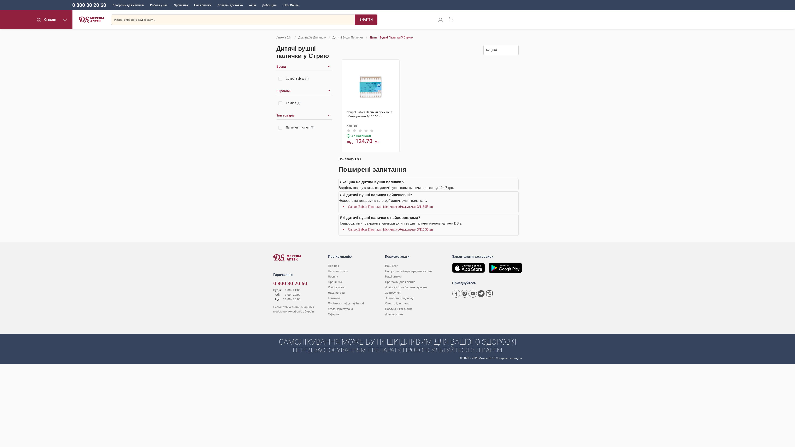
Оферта (333, 314)
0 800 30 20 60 (89, 5)
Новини (333, 276)
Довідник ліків (394, 314)
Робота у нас (158, 5)
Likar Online (291, 5)
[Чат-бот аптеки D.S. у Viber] (489, 294)
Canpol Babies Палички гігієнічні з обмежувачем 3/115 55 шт (390, 206)
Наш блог (391, 265)
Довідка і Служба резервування (406, 287)
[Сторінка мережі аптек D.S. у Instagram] (464, 294)
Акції (252, 5)
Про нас (333, 265)
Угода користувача (340, 308)
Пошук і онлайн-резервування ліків (408, 271)
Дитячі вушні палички (347, 37)
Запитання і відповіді (399, 298)
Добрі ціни (269, 5)
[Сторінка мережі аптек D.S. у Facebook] (456, 294)
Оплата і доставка (230, 5)
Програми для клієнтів (128, 5)
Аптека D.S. (284, 37)
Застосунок (392, 292)
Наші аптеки (202, 5)
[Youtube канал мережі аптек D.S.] (473, 294)
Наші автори (336, 292)
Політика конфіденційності (346, 303)
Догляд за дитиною (312, 37)
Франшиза (181, 5)
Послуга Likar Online (399, 308)
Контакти (334, 298)
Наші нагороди (338, 271)
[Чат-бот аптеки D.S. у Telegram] (481, 294)
